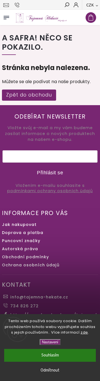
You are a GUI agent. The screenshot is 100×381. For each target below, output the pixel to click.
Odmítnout (50, 370)
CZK (90, 5)
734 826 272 (24, 306)
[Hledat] (66, 5)
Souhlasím (50, 355)
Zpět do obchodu (29, 94)
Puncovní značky (21, 240)
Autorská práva (20, 249)
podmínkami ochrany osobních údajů (50, 191)
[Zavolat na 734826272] (18, 5)
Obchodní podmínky (25, 257)
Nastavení (50, 342)
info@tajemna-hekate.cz (39, 297)
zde (84, 332)
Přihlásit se (50, 172)
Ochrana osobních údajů (30, 265)
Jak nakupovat (19, 224)
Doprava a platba (22, 232)
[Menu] (6, 16)
